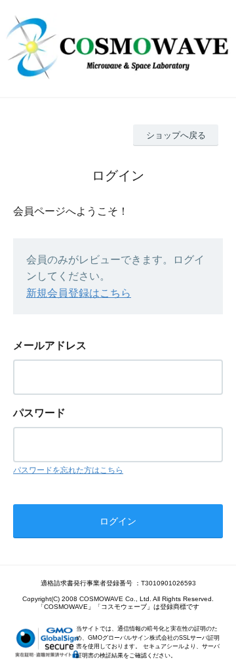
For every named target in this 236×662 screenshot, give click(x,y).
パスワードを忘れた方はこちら (68, 470)
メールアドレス (50, 345)
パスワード (39, 412)
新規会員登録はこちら (78, 293)
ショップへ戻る (176, 135)
